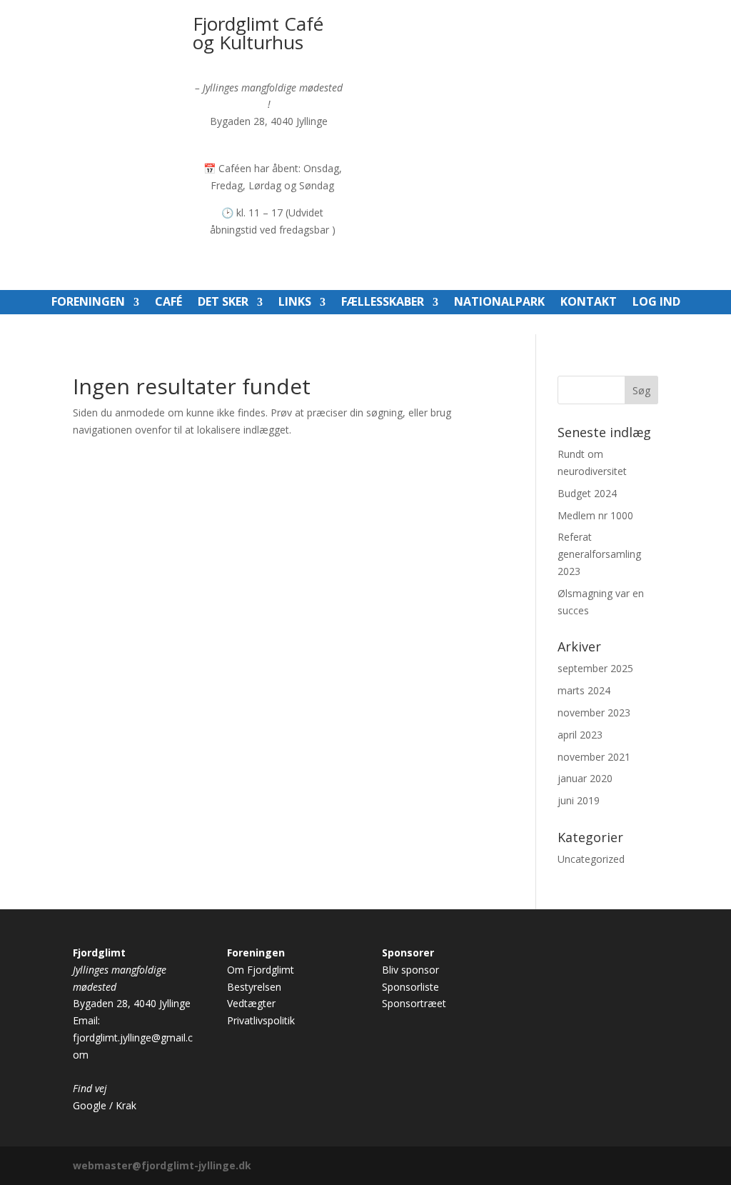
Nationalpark (499, 302)
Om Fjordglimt (260, 969)
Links (294, 302)
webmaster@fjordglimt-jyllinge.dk (162, 1165)
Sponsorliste (410, 987)
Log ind (656, 302)
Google (89, 1105)
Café (168, 302)
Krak (126, 1105)
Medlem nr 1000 (595, 515)
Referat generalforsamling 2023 (599, 554)
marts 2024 (584, 690)
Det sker (223, 302)
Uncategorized (591, 859)
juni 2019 (579, 800)
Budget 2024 (587, 493)
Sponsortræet (414, 1003)
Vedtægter (251, 1003)
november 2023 (594, 712)
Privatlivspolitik (261, 1020)
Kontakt (588, 302)
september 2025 (595, 668)
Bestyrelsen (254, 987)
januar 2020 (585, 778)
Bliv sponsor (410, 969)
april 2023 (580, 734)
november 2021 (594, 757)
